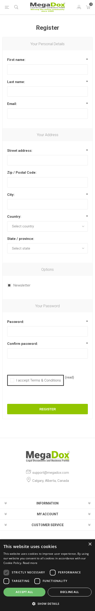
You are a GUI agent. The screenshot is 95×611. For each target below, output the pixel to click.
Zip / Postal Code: (21, 172)
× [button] (90, 544)
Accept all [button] (24, 592)
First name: (16, 60)
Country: (14, 217)
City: (11, 195)
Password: (15, 322)
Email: (12, 104)
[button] (47, 603)
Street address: (19, 151)
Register (47, 409)
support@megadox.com (50, 473)
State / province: (20, 239)
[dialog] (47, 575)
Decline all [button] (69, 592)
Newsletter (21, 285)
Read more (30, 563)
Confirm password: (22, 344)
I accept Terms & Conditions (38, 380)
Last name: (16, 82)
